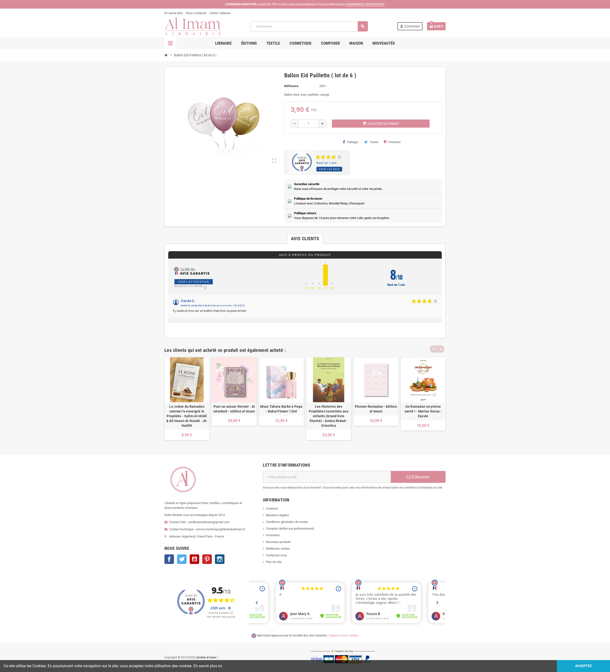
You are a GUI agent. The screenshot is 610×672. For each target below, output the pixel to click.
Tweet (374, 142)
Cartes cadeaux (219, 13)
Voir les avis (329, 169)
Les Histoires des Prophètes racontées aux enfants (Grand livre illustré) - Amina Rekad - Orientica (328, 416)
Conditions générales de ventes (287, 522)
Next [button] (440, 349)
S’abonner (420, 476)
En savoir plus (173, 13)
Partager (352, 142)
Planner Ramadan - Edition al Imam (376, 409)
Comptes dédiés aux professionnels (290, 528)
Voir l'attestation (193, 281)
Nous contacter (196, 13)
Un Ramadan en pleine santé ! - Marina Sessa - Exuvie (423, 411)
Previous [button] (433, 349)
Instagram (219, 559)
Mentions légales (277, 515)
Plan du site (274, 562)
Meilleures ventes (278, 548)
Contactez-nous (276, 555)
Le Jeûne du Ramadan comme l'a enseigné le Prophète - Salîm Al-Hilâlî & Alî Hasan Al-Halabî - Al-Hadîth (187, 416)
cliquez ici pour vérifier (343, 635)
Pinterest (394, 142)
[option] (186, 398)
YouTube (194, 559)
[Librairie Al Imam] (192, 26)
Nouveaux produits (278, 542)
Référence (291, 86)
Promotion (273, 535)
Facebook (169, 559)
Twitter (182, 559)
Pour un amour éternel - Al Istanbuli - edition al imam (234, 409)
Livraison (272, 508)
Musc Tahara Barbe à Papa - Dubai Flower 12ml (281, 409)
